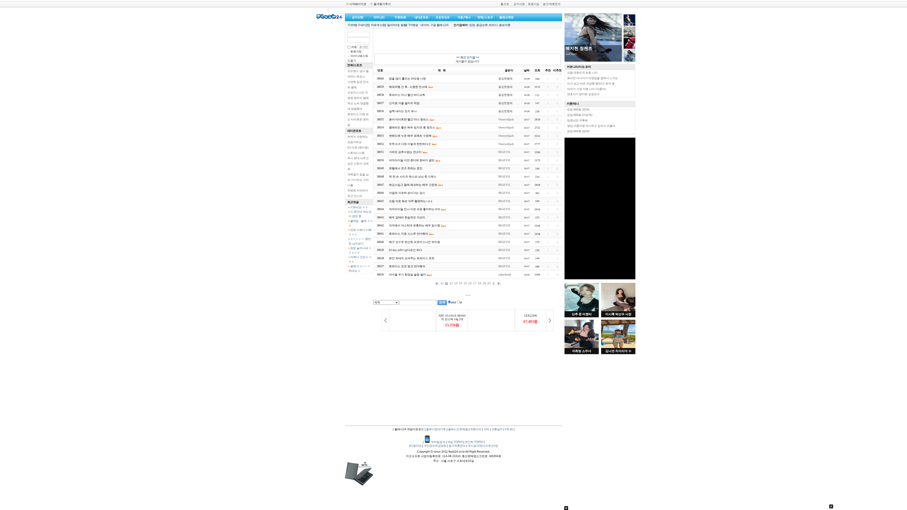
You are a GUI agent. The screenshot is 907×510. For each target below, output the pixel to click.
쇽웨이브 (475, 429)
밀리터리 (392, 25)
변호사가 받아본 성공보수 (583, 94)
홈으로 (505, 4)
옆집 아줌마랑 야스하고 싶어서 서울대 (591, 126)
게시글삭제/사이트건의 (482, 445)
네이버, (425, 25)
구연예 (351, 25)
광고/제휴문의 (551, 4)
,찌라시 (493, 25)
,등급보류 (482, 25)
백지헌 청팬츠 (579, 48)
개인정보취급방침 (435, 445)
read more (571, 53)
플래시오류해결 (458, 429)
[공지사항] (356, 17)
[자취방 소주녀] (582, 347)
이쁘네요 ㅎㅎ (359, 207)
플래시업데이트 (436, 429)
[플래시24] (329, 19)
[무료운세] (399, 17)
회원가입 (533, 4)
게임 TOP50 (455, 442)
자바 (486, 429)
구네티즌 (363, 25)
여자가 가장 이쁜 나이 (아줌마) (586, 89)
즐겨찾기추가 (382, 4)
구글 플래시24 (439, 25)
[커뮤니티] (379, 17)
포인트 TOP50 (474, 442)
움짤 (403, 25)
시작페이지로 (357, 4)
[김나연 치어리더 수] (618, 347)
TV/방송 (413, 25)
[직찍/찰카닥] (420, 17)
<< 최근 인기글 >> (467, 57)
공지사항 (519, 4)
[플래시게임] (505, 17)
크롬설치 (497, 429)
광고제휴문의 (457, 445)
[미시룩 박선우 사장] (618, 310)
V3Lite (509, 429)
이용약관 (416, 445)
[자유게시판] (441, 17)
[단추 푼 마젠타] (582, 310)
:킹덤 (471, 25)
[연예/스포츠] (484, 17)
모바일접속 (438, 442)
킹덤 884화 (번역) (578, 131)
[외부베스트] (463, 17)
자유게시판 (378, 25)
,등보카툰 (504, 25)
